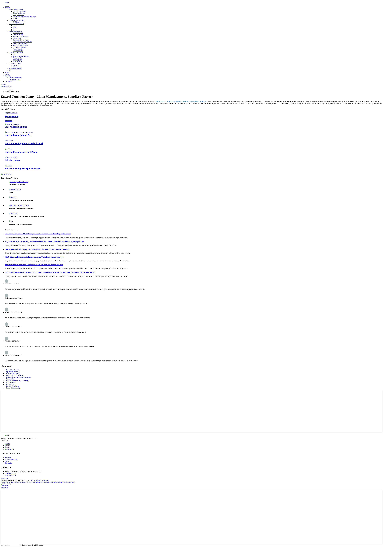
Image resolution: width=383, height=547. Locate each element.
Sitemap (45, 480)
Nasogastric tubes (18, 15)
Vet (10, 70)
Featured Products (37, 480)
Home (7, 6)
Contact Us (8, 81)
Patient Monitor (5, 482)
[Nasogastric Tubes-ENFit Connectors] (19, 205)
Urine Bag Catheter (12, 373)
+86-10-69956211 (10, 473)
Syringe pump (17, 61)
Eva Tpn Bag (10, 379)
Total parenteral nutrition (16, 20)
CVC (14, 25)
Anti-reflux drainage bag (20, 36)
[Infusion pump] (11, 157)
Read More (8, 121)
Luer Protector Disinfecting (14, 375)
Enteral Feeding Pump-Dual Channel (24, 143)
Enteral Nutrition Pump (18, 482)
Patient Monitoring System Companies (18, 377)
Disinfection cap (18, 34)
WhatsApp (4, 487)
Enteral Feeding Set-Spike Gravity (22, 168)
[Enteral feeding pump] (12, 124)
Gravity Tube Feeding (13, 388)
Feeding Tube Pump (182, 101)
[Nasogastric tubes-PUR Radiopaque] (11, 221)
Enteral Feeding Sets (12, 370)
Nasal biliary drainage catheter (22, 42)
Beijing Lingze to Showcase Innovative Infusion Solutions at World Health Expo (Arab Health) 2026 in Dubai (49, 272)
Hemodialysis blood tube (20, 40)
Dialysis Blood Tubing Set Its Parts (17, 381)
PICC (14, 27)
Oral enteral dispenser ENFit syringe (24, 16)
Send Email (4, 486)
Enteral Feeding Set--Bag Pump (21, 152)
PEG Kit (15, 18)
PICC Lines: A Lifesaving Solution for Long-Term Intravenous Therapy (34, 257)
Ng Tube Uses (10, 382)
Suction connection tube (20, 45)
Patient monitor (17, 58)
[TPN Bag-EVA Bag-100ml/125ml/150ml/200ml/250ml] (13, 213)
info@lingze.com (10, 475)
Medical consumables (15, 31)
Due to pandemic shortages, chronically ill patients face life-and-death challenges (37, 249)
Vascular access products (16, 24)
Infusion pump (17, 60)
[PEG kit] (15, 189)
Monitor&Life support (16, 52)
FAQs (7, 74)
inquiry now (4, 478)
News (6, 72)
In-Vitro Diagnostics (15, 69)
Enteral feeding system (16, 9)
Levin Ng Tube (159, 101)
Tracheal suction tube (19, 47)
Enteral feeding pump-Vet (18, 135)
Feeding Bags (10, 384)
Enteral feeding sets (19, 13)
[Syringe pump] (11, 113)
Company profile (14, 79)
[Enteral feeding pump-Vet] (19, 132)
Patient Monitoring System (198, 101)
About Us (8, 76)
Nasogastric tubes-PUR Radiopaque (20, 224)
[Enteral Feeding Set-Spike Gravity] (8, 166)
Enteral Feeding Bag (33, 482)
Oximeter (16, 65)
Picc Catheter (44, 482)
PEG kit (11, 192)
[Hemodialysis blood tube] (18, 182)
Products (7, 7)
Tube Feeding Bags (69, 482)
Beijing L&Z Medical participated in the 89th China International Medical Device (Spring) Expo (44, 241)
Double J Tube (170, 101)
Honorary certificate (15, 78)
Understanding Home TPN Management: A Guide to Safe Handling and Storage (38, 234)
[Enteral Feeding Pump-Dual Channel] (9, 140)
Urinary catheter (18, 51)
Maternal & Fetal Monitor (21, 56)
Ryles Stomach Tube (12, 372)
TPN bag (16, 22)
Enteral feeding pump (19, 11)
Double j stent (17, 38)
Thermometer (17, 67)
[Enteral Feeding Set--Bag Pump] (8, 149)
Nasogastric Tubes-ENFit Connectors (21, 208)
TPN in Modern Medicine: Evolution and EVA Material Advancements (34, 265)
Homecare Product (15, 63)
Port (14, 29)
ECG (14, 54)
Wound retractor (18, 49)
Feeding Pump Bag (56, 482)
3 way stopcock (18, 33)
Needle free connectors (20, 43)
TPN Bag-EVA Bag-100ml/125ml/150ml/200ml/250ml (26, 216)
